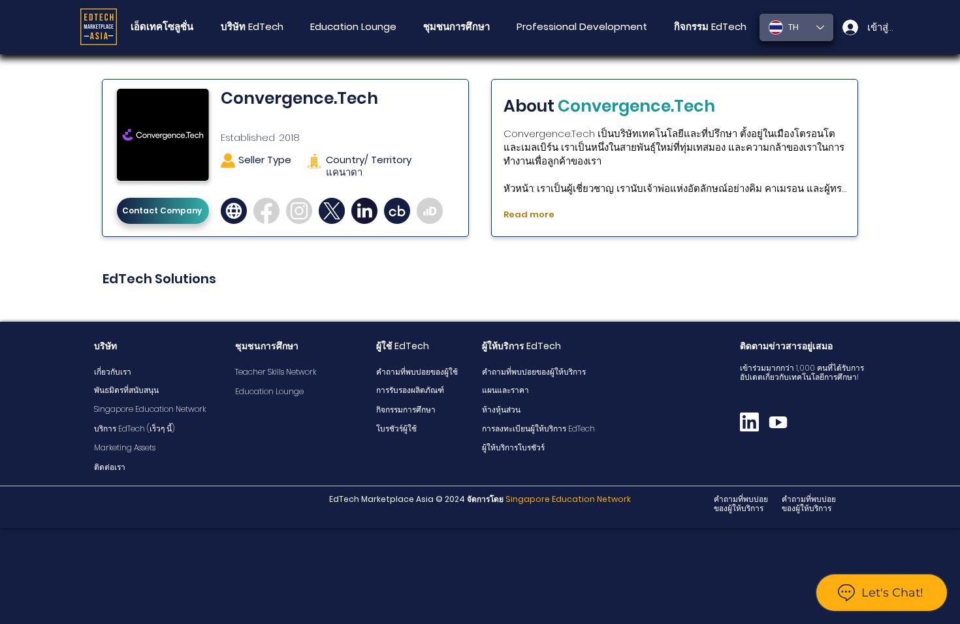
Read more (529, 214)
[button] (456, 26)
